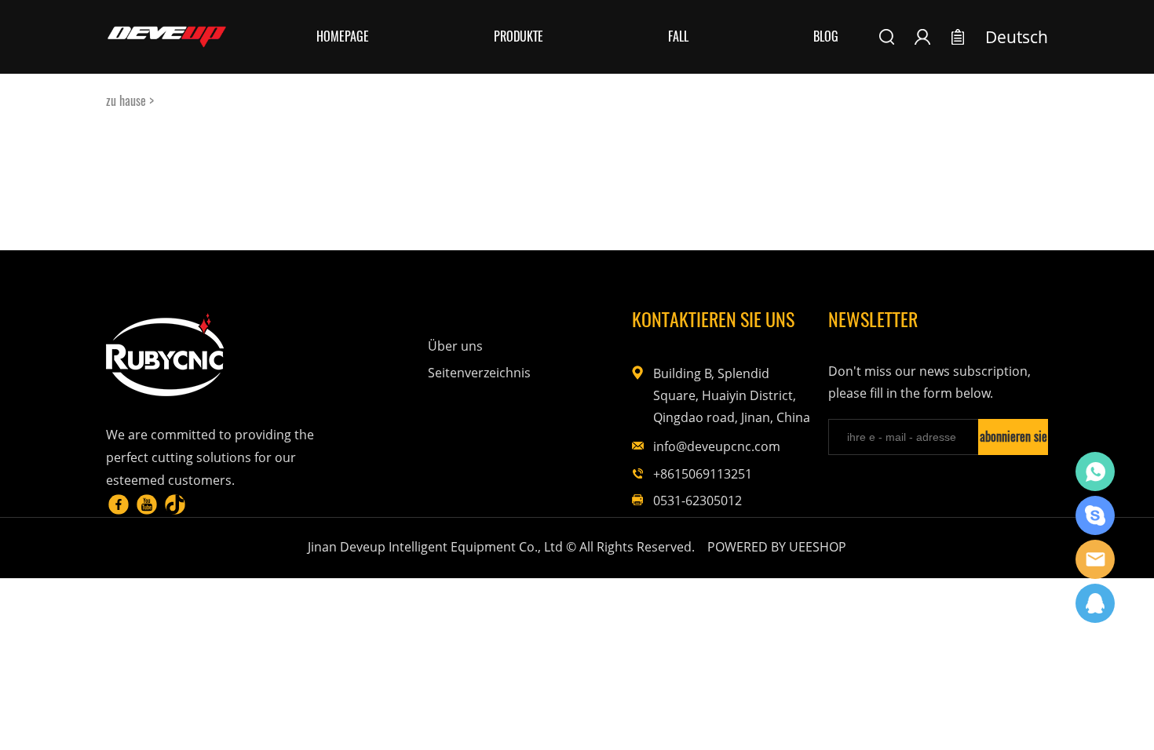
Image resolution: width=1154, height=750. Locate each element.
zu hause (126, 100)
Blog (825, 36)
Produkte (518, 36)
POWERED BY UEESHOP (776, 546)
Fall (678, 36)
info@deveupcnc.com (716, 446)
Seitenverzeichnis (479, 372)
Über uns (455, 346)
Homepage (342, 36)
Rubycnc (1095, 471)
